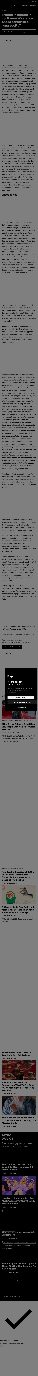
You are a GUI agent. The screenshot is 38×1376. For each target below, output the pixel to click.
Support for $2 (21, 697)
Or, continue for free (20, 707)
